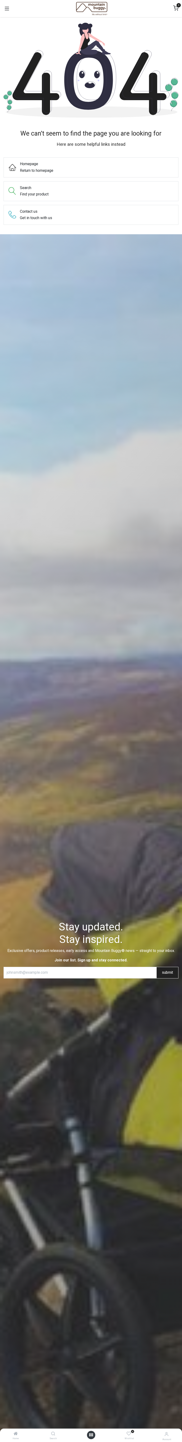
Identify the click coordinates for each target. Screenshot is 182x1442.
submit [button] (167, 972)
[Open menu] (91, 1435)
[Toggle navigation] (7, 8)
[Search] (53, 1434)
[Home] (16, 1434)
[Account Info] (166, 1434)
